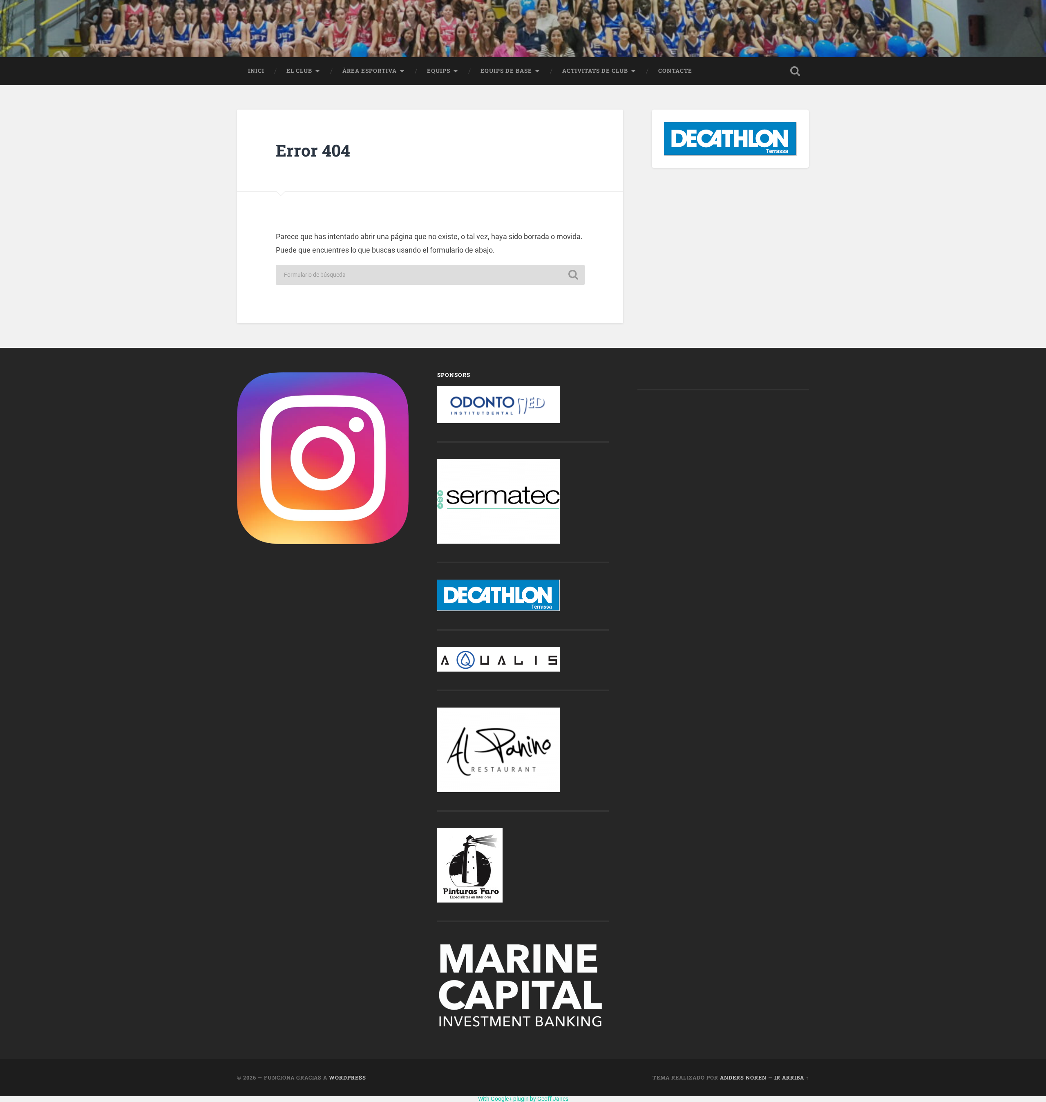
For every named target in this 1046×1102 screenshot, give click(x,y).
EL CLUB (299, 70)
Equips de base (506, 70)
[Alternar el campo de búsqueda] (795, 71)
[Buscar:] (430, 275)
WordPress (347, 1077)
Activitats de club (595, 70)
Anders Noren (743, 1077)
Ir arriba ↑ (791, 1077)
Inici (256, 70)
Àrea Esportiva (369, 70)
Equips (438, 70)
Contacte (675, 70)
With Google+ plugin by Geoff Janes (523, 1098)
